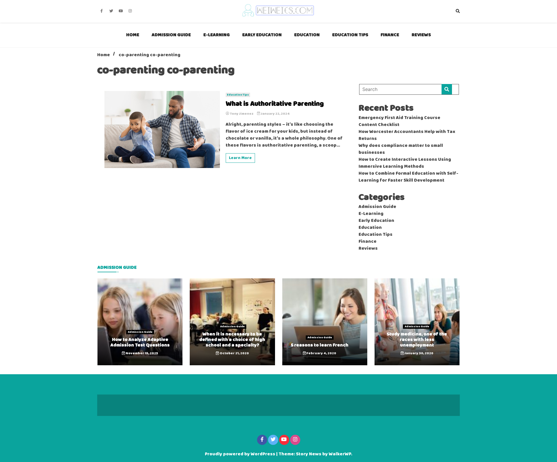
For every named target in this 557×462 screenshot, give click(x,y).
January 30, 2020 (418, 353)
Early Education (262, 35)
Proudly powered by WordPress (240, 454)
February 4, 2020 (321, 353)
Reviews (421, 35)
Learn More (240, 158)
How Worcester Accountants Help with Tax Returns (407, 135)
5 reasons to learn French (319, 345)
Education (307, 35)
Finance (390, 35)
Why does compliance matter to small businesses (401, 149)
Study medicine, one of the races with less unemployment (417, 339)
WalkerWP (340, 454)
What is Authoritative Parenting (275, 104)
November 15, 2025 (141, 353)
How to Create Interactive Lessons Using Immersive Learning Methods (405, 163)
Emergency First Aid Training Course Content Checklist (399, 121)
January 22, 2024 (275, 114)
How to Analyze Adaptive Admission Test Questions (140, 342)
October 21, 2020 (234, 353)
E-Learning (216, 35)
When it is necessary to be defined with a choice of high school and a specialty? (232, 339)
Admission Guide (171, 35)
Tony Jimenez (241, 114)
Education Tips (350, 35)
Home (132, 35)
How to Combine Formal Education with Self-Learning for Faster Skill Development (408, 177)
